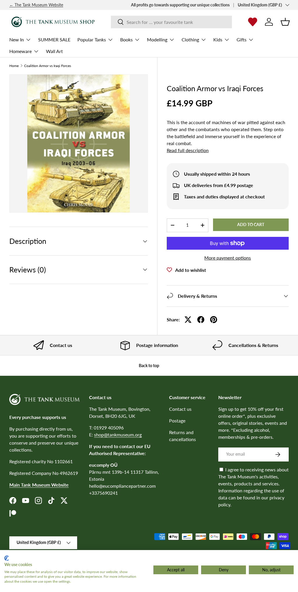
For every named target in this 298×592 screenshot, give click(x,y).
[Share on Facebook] (200, 319)
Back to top (149, 365)
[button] (285, 21)
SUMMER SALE (54, 39)
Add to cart (250, 224)
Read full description (188, 150)
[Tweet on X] (188, 319)
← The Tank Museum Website (36, 4)
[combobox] (171, 22)
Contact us (180, 409)
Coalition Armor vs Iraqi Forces (47, 66)
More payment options (227, 257)
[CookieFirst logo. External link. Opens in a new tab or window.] (6, 558)
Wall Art (54, 51)
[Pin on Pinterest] (213, 319)
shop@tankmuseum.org (118, 434)
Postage (177, 420)
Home (14, 66)
